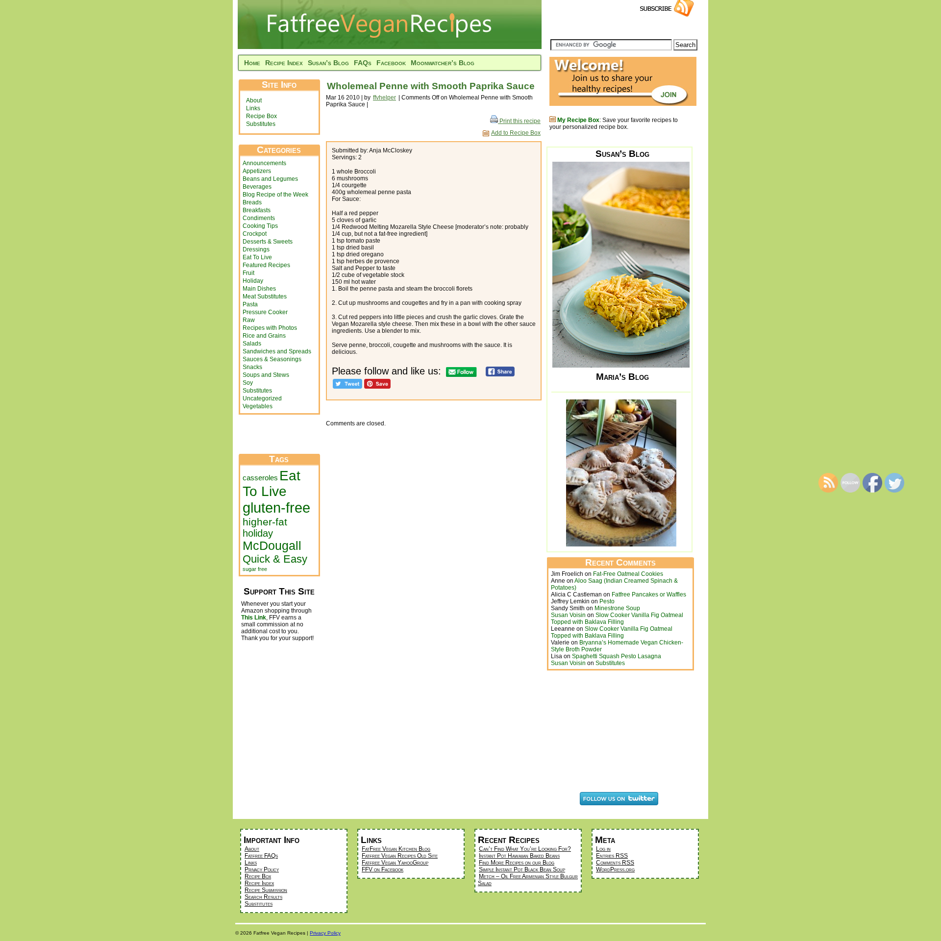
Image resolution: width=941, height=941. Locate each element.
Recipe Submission (266, 890)
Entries (612, 855)
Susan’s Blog (328, 63)
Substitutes (260, 124)
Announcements (264, 163)
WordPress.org (615, 869)
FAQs (362, 63)
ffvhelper (384, 97)
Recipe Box (261, 116)
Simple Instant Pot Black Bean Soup (522, 869)
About (254, 100)
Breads (252, 202)
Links (253, 108)
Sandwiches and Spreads (277, 351)
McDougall (272, 545)
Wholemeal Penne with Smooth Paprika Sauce (431, 86)
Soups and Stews (266, 374)
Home (252, 63)
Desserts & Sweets (268, 241)
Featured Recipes (266, 265)
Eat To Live (257, 257)
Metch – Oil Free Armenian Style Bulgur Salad (528, 880)
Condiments (259, 218)
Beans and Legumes (270, 178)
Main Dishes (259, 288)
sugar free (255, 569)
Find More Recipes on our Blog (516, 862)
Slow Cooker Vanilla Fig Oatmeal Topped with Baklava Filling (617, 618)
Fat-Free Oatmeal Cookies (628, 573)
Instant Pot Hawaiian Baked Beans (519, 855)
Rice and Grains (264, 335)
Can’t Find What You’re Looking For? (525, 848)
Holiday (253, 280)
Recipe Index (284, 63)
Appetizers (257, 171)
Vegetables (257, 406)
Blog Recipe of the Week (275, 194)
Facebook (391, 63)
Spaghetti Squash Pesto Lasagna (616, 656)
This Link (253, 617)
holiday (258, 533)
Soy (248, 382)
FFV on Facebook (382, 869)
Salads (252, 343)
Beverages (257, 186)
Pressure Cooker (265, 312)
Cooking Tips (260, 226)
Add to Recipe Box (516, 132)
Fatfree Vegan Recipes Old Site (400, 855)
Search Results (263, 896)
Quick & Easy (275, 559)
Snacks (252, 367)
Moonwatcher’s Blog (442, 63)
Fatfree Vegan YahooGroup (395, 862)
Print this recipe (519, 121)
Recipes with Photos (270, 327)
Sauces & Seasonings (272, 359)
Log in (603, 848)
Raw (249, 320)
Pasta (250, 304)
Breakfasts (257, 210)
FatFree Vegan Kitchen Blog (396, 848)
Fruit (248, 273)
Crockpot (255, 233)
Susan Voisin (568, 615)
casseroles (260, 477)
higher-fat (265, 521)
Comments (615, 862)
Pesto (607, 601)
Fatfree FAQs (261, 855)
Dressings (256, 249)
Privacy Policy (262, 869)
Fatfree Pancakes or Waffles (649, 594)
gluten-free (276, 507)
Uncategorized (262, 398)
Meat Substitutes (265, 296)
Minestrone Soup (617, 608)
